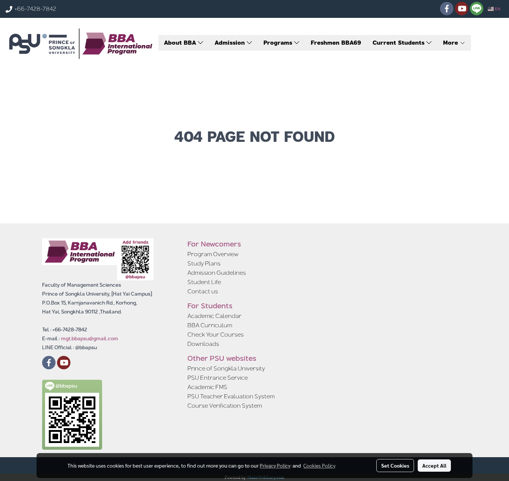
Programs (278, 42)
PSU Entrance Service (217, 377)
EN (497, 9)
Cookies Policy (319, 465)
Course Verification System (224, 405)
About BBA (181, 42)
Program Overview (212, 254)
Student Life (204, 282)
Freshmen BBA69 (336, 42)
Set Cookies (395, 465)
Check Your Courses (215, 334)
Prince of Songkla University (226, 368)
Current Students (399, 42)
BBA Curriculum (209, 325)
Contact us (202, 291)
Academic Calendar (214, 316)
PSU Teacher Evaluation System (231, 396)
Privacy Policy (275, 465)
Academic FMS (207, 387)
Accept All (434, 465)
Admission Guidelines (216, 272)
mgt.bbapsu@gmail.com (89, 338)
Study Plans (204, 263)
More (451, 42)
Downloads (203, 343)
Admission (231, 42)
